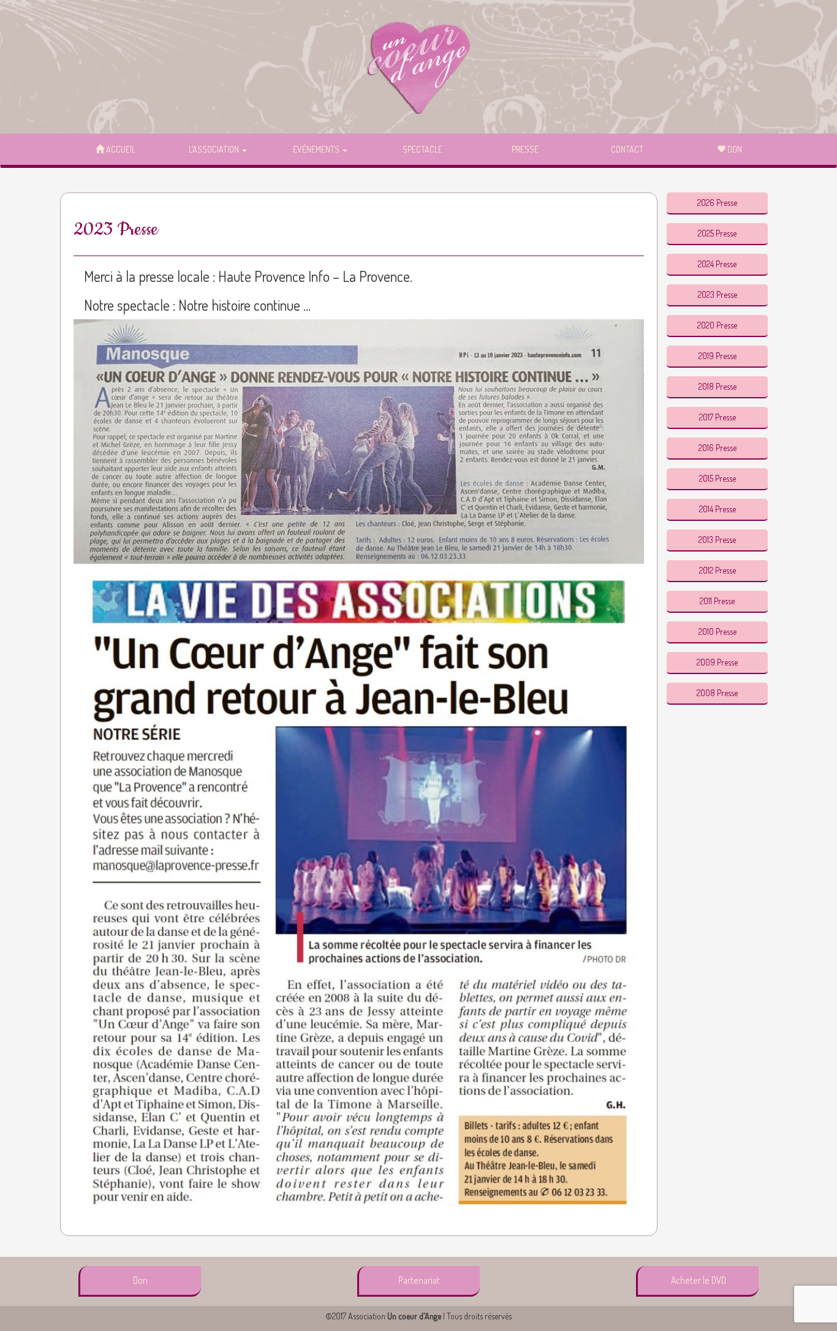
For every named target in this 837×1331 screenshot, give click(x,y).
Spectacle (422, 149)
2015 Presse (717, 478)
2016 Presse (718, 447)
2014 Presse (717, 509)
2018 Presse (718, 386)
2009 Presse (717, 662)
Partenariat (419, 1280)
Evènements (317, 149)
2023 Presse (717, 294)
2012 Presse (717, 570)
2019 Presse (718, 356)
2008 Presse (717, 693)
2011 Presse (717, 601)
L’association (215, 149)
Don (733, 149)
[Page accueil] (419, 67)
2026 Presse (717, 202)
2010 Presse (718, 631)
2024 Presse (717, 264)
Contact (627, 149)
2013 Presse (717, 539)
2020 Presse (717, 325)
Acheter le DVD (698, 1280)
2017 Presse (717, 417)
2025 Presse (717, 233)
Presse (525, 149)
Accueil (119, 149)
